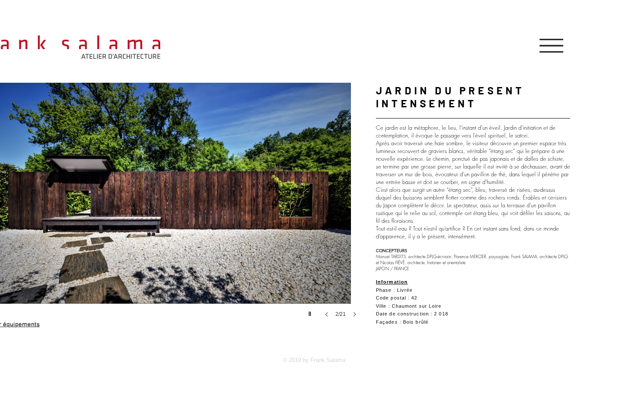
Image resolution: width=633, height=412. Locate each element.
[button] (551, 46)
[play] (311, 311)
